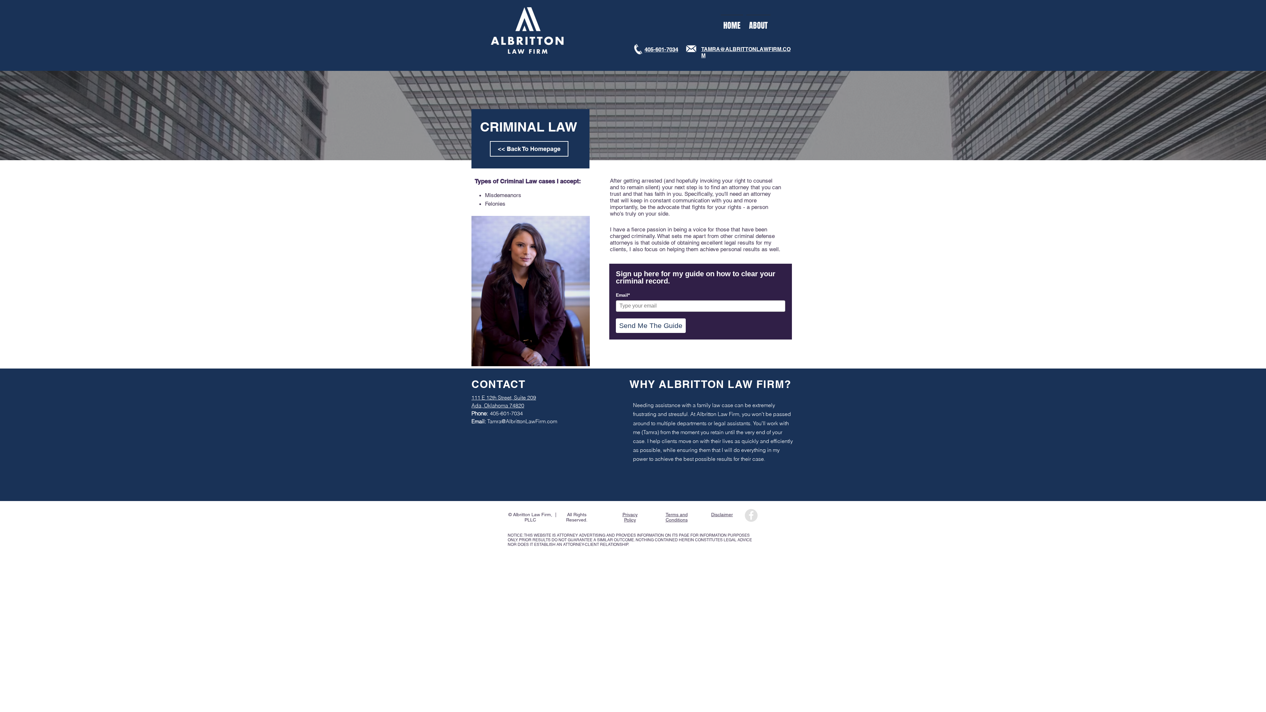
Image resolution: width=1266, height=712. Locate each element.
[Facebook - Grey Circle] (751, 515)
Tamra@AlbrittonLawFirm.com (522, 421)
